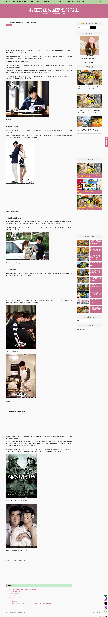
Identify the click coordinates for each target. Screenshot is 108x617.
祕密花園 (34, 603)
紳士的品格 (38, 603)
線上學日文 (12, 595)
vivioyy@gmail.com (92, 62)
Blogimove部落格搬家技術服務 (100, 616)
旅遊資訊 (26, 603)
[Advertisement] (39, 39)
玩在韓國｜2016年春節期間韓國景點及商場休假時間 (22, 589)
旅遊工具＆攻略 (10, 1)
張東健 (12, 603)
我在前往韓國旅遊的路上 (54, 10)
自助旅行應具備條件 (14, 593)
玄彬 (30, 603)
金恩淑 (43, 603)
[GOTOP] (106, 611)
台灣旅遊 (67, 1)
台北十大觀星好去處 (14, 591)
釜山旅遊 (30, 1)
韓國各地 (38, 1)
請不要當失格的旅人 (14, 597)
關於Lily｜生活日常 (78, 1)
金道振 (50, 603)
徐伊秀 (16, 603)
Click (106, 142)
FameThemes (99, 612)
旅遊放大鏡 (9, 25)
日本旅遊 (60, 1)
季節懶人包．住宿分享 (49, 1)
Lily (15, 25)
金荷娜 (47, 603)
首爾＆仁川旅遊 (21, 1)
